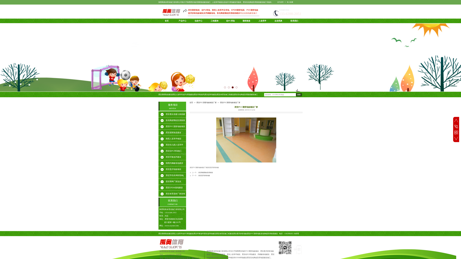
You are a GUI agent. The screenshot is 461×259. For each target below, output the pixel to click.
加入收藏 (290, 2)
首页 (191, 102)
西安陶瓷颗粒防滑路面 (202, 172)
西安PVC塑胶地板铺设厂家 (207, 102)
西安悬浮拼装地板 (201, 175)
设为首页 (280, 2)
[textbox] (280, 94)
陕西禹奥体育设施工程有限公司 (172, 251)
